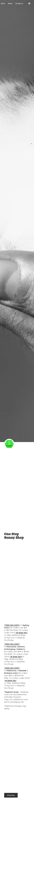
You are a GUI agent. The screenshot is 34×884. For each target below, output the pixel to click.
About (10, 3)
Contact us (19, 3)
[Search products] (31, 144)
